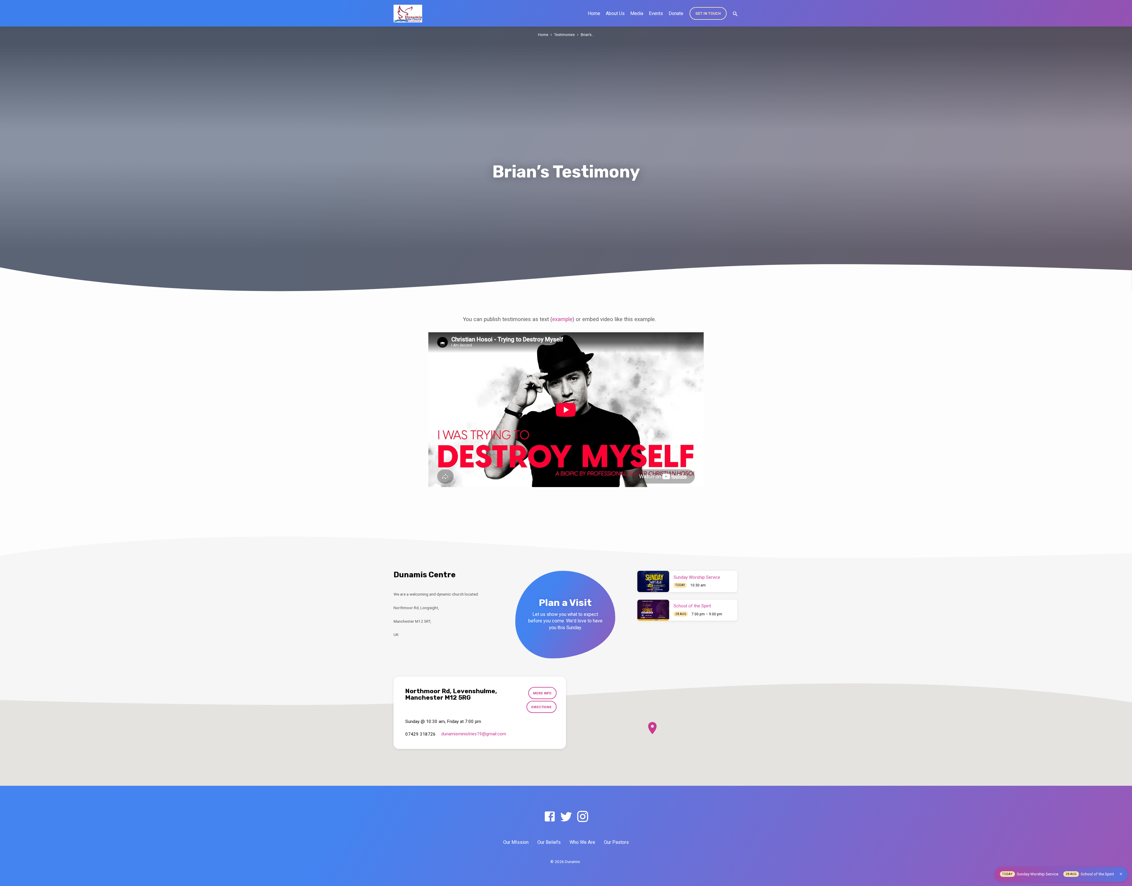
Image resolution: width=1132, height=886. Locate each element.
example (562, 319)
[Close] (1121, 874)
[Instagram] (582, 817)
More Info (542, 693)
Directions (541, 707)
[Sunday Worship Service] (653, 581)
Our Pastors (616, 842)
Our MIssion (516, 842)
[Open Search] (735, 14)
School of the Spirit (692, 606)
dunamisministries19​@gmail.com (473, 734)
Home (594, 13)
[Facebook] (549, 817)
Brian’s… (587, 34)
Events (656, 13)
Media (636, 13)
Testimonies (564, 34)
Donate (676, 13)
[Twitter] (566, 817)
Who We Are (582, 842)
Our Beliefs (549, 842)
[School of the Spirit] (653, 610)
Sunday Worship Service (697, 577)
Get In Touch (708, 13)
